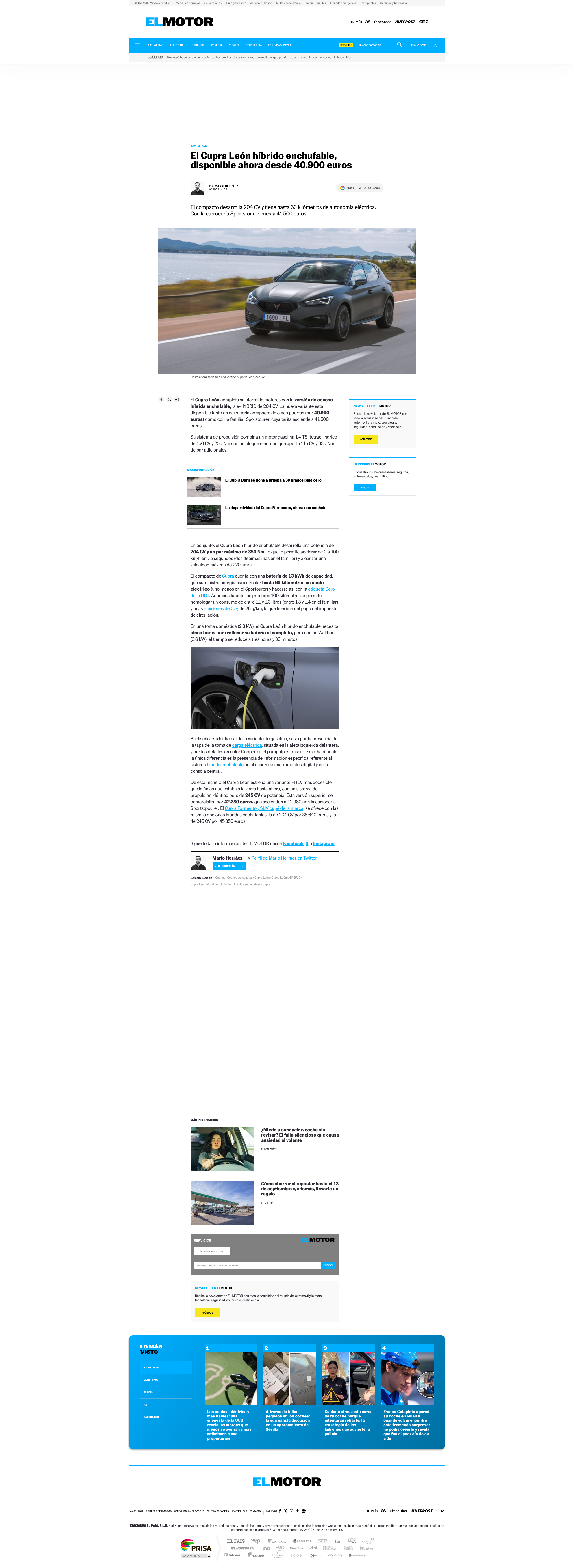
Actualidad (155, 45)
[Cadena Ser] (423, 22)
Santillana (278, 1541)
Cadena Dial (313, 1548)
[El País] (355, 22)
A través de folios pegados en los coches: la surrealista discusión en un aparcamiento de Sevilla (288, 1420)
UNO (266, 1548)
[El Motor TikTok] (297, 1511)
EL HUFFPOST (152, 1379)
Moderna (255, 1555)
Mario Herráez (226, 186)
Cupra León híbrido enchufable (211, 884)
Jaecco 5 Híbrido (261, 3)
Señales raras (213, 3)
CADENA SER (151, 1417)
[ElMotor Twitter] (285, 1511)
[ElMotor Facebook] (280, 1511)
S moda (315, 1555)
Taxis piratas (368, 3)
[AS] (368, 22)
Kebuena (363, 1548)
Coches (220, 877)
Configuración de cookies (189, 1511)
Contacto (255, 1511)
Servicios (346, 45)
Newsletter (282, 45)
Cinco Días (297, 1548)
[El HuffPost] (405, 22)
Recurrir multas (316, 3)
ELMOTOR (151, 1367)
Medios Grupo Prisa (196, 1556)
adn (350, 1541)
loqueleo (335, 1555)
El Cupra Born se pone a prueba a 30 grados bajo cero (273, 480)
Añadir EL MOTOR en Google (363, 187)
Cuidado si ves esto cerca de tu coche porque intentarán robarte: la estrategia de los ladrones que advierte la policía (349, 1422)
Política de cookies (218, 1511)
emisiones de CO (221, 608)
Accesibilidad (239, 1511)
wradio (279, 1548)
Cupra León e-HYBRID (286, 877)
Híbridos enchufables (247, 884)
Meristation (356, 1555)
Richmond (233, 1555)
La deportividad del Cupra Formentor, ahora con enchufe (276, 507)
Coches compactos (239, 877)
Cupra (228, 576)
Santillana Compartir (302, 1541)
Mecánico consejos (188, 3)
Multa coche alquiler (289, 3)
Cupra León (262, 877)
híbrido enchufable (225, 764)
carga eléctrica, (247, 745)
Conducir (198, 45)
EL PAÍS (148, 1392)
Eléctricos (177, 45)
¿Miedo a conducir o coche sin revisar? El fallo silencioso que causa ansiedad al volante (300, 1135)
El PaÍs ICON (296, 1555)
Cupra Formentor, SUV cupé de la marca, (264, 808)
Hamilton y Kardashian (394, 3)
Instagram (324, 843)
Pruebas (217, 45)
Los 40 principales (257, 1541)
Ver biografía (225, 866)
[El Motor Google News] (303, 1511)
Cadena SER (321, 1541)
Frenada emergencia (343, 3)
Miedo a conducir (161, 3)
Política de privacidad (159, 1511)
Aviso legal (136, 1511)
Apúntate (207, 1312)
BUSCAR (365, 487)
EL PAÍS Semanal (330, 1548)
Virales (234, 45)
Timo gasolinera (236, 3)
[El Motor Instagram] (291, 1511)
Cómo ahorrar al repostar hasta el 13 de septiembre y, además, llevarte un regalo (300, 1189)
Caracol (367, 1541)
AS (145, 1404)
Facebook (293, 843)
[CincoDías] (382, 22)
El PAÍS (236, 1541)
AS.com (335, 1541)
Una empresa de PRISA (196, 1545)
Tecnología (254, 45)
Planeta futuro (346, 1548)
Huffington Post (241, 1548)
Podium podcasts (277, 1555)
